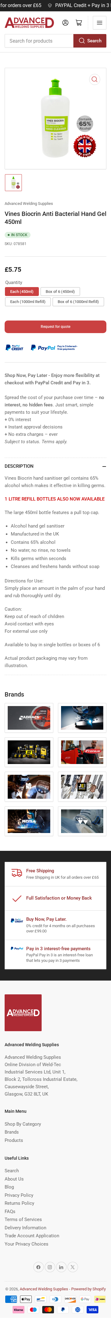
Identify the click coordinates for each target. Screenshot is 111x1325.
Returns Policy (19, 1203)
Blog (9, 1187)
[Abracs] (29, 718)
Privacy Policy (19, 1195)
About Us (14, 1179)
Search (94, 41)
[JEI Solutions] (82, 786)
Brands (12, 1132)
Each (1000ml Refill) (28, 301)
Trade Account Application (32, 1236)
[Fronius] (82, 752)
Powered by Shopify (88, 1289)
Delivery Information (25, 1228)
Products (14, 1140)
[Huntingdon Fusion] (29, 786)
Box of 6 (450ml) (60, 291)
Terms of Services (23, 1219)
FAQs (10, 1211)
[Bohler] (82, 718)
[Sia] (82, 821)
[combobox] (55, 41)
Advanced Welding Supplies (29, 203)
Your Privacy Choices (26, 1244)
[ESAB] (29, 752)
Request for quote (55, 327)
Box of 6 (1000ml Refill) (78, 301)
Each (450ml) (22, 291)
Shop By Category (23, 1124)
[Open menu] (99, 22)
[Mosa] (29, 821)
